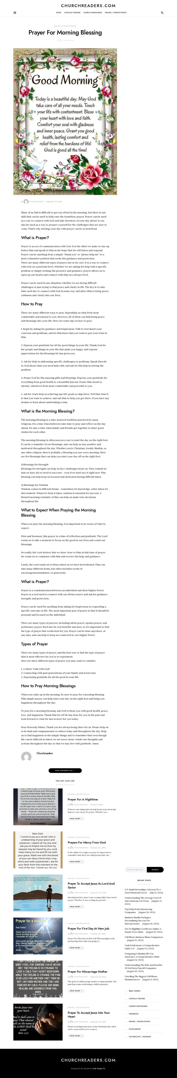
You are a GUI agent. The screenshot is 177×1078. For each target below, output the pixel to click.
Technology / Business (140, 1037)
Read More (75, 819)
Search (155, 870)
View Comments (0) (64, 770)
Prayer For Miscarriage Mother (87, 971)
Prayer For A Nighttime (83, 799)
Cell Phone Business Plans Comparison (144, 937)
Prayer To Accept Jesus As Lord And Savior (91, 885)
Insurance (134, 1014)
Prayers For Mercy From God (87, 842)
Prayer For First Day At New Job (88, 928)
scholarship (135, 1029)
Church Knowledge (93, 13)
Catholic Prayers (72, 13)
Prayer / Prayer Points (115, 13)
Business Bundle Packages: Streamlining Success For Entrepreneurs (138, 920)
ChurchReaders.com (88, 6)
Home (58, 13)
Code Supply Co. (99, 1069)
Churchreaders (36, 202)
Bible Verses (134, 991)
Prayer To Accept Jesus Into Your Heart (89, 1015)
